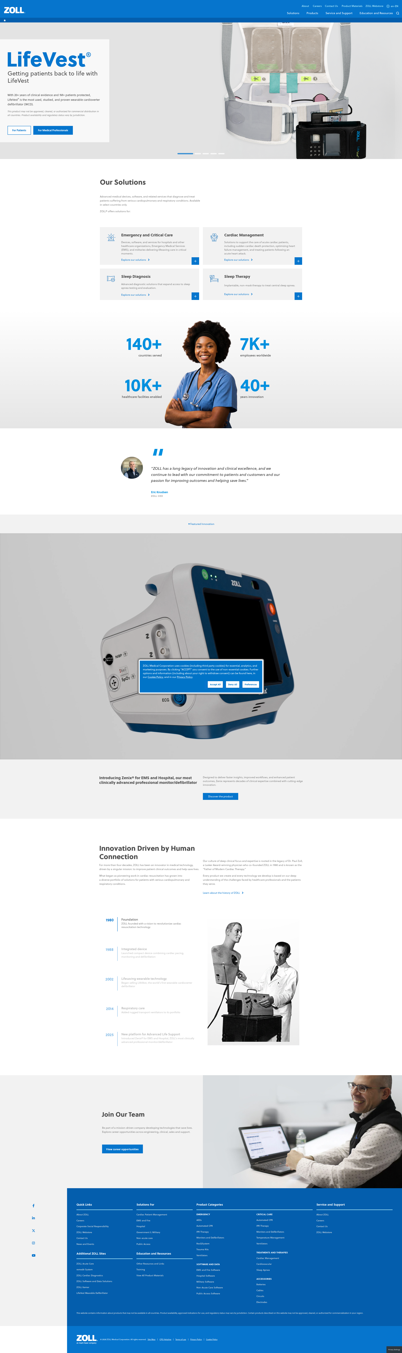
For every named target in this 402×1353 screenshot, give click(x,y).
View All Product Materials (149, 1275)
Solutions (293, 13)
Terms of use (180, 1339)
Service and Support (339, 13)
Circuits (260, 1296)
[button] (392, 7)
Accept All (215, 684)
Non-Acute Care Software (209, 1287)
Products (312, 13)
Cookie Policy (211, 1339)
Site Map (151, 1339)
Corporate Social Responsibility (92, 1226)
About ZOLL (82, 1214)
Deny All (232, 684)
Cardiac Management (267, 1258)
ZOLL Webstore (374, 6)
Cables (259, 1290)
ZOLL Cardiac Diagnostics (89, 1275)
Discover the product (220, 796)
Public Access (143, 1244)
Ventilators (201, 1255)
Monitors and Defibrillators (210, 1237)
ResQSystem (202, 1243)
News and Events (85, 1244)
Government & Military (148, 1232)
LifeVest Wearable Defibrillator (92, 1293)
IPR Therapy (202, 1231)
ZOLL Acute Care (85, 1263)
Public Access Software (208, 1293)
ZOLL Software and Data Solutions (94, 1281)
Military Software (205, 1281)
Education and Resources (376, 13)
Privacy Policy (196, 1339)
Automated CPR (204, 1225)
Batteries (261, 1284)
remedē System (84, 1269)
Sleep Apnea (263, 1270)
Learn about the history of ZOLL (221, 893)
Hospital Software (205, 1275)
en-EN (394, 6)
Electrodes (261, 1302)
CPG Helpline (165, 1339)
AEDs (199, 1220)
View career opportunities (122, 1149)
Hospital (140, 1226)
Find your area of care (62, 124)
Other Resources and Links (150, 1263)
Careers (317, 6)
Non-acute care (144, 1238)
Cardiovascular (264, 1264)
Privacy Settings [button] (394, 1349)
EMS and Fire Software (208, 1270)
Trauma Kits (202, 1249)
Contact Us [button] (332, 6)
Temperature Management (270, 1237)
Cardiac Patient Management (151, 1214)
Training (140, 1269)
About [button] (306, 6)
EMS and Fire (143, 1220)
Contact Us (82, 1238)
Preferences (251, 684)
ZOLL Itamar (82, 1287)
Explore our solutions (25, 124)
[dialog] (201, 676)
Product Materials (352, 6)
